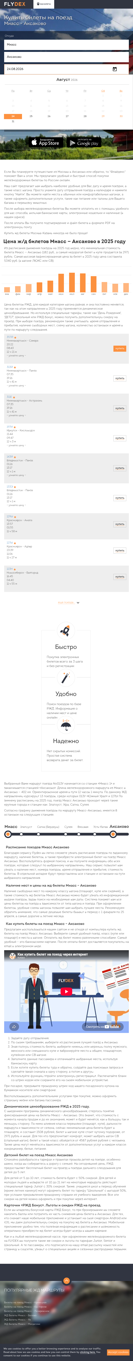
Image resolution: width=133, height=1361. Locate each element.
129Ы (10, 516)
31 (13, 121)
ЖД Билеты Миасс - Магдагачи (22, 1324)
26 (49, 116)
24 (13, 116)
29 (103, 116)
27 (67, 116)
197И (10, 427)
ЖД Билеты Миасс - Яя (17, 1320)
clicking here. (88, 1352)
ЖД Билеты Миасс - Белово (20, 1315)
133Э (10, 487)
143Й (10, 457)
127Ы (10, 543)
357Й (10, 337)
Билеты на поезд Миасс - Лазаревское (26, 1311)
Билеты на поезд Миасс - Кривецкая (25, 1302)
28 (85, 116)
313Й (10, 367)
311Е (9, 397)
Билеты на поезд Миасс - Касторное (25, 1307)
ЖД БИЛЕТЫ (45, 4)
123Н (10, 569)
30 (121, 116)
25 (31, 116)
